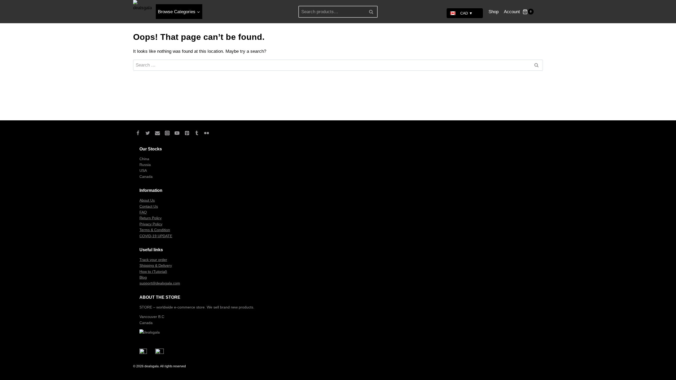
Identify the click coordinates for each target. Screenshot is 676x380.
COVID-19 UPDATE (155, 236)
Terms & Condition (154, 230)
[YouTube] (177, 133)
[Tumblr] (196, 133)
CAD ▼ (466, 13)
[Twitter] (148, 133)
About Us (147, 200)
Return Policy (150, 218)
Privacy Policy (150, 224)
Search (373, 11)
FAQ (143, 212)
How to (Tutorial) (153, 271)
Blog (143, 277)
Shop (494, 11)
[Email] (157, 133)
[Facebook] (138, 133)
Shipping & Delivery (155, 265)
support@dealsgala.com (159, 283)
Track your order (153, 260)
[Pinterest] (187, 133)
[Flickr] (206, 133)
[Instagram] (167, 133)
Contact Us (148, 206)
